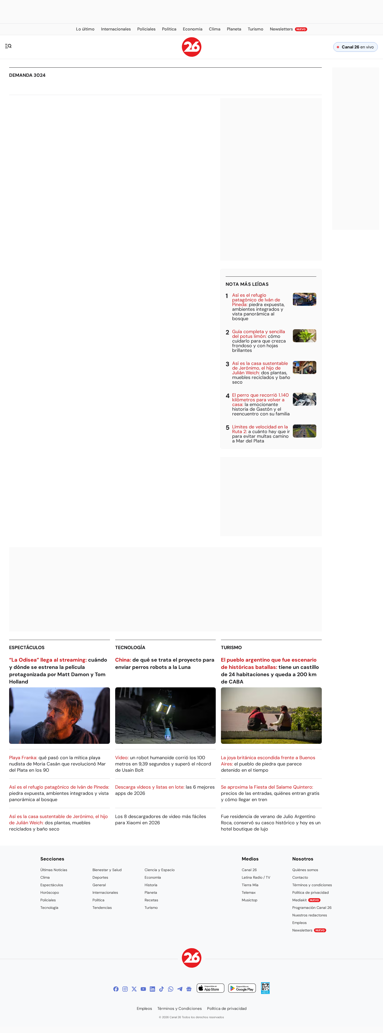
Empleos (299, 922)
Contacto (300, 877)
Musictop (249, 900)
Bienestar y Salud (107, 869)
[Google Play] (242, 989)
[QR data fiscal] (265, 992)
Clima (45, 877)
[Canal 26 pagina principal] (191, 55)
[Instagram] (125, 989)
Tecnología (130, 647)
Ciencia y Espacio (160, 869)
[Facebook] (116, 989)
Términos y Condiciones (179, 1008)
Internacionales (105, 892)
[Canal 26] (191, 958)
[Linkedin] (152, 989)
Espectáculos (27, 647)
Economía (153, 877)
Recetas (151, 900)
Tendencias (102, 907)
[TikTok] (161, 989)
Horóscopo (49, 892)
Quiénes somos (305, 869)
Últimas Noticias (53, 869)
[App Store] (210, 989)
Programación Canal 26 (312, 907)
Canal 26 (249, 869)
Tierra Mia (250, 885)
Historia (151, 885)
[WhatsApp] (170, 989)
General (99, 885)
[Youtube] (143, 989)
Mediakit (305, 900)
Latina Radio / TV (256, 877)
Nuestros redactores (309, 915)
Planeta (151, 892)
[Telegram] (179, 989)
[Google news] (188, 989)
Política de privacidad (310, 892)
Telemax (249, 892)
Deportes (100, 877)
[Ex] (134, 989)
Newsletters (308, 930)
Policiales (48, 900)
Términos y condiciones (312, 885)
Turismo (231, 647)
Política (98, 900)
